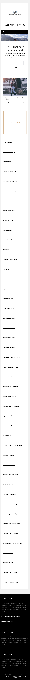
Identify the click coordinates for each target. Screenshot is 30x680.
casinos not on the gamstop (10, 582)
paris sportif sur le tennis (10, 259)
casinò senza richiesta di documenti (12, 445)
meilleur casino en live (9, 210)
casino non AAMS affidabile (10, 386)
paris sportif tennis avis (9, 494)
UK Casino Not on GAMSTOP (11, 181)
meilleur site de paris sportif (11, 191)
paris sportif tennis (8, 455)
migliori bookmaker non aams (11, 289)
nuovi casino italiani (8, 142)
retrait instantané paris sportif (11, 357)
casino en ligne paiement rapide (11, 523)
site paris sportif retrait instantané (12, 543)
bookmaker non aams (9, 308)
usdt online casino (8, 240)
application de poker (8, 269)
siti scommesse (7, 435)
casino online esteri (8, 298)
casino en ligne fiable (9, 200)
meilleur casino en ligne (9, 396)
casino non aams (7, 161)
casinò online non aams (9, 279)
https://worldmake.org (7, 621)
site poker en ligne (8, 484)
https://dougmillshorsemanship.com (11, 616)
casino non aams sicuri (9, 318)
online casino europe (9, 152)
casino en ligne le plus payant (11, 406)
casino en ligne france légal (10, 474)
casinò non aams (7, 230)
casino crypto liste (8, 553)
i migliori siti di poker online (10, 367)
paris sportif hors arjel (9, 465)
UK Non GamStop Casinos (10, 171)
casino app (6, 249)
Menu (25, 32)
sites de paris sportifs (9, 220)
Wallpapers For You (15, 24)
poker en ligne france (9, 377)
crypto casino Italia (8, 416)
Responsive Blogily (17, 676)
